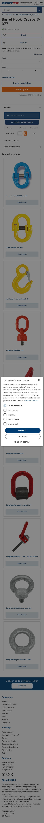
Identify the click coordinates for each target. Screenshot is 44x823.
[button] (22, 442)
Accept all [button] (22, 430)
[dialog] (22, 411)
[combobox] (39, 380)
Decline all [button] (23, 436)
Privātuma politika (31, 400)
